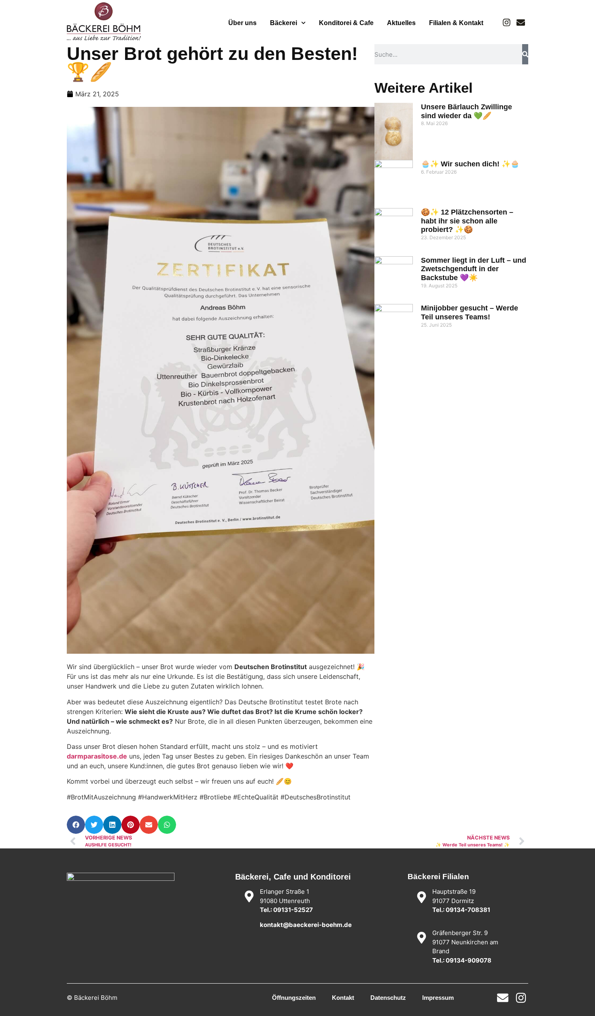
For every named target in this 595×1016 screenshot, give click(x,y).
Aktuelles (401, 22)
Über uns (242, 22)
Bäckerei (283, 22)
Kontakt (343, 997)
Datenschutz (388, 997)
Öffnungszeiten (294, 997)
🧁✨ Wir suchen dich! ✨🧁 (470, 164)
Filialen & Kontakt (456, 22)
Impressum (438, 997)
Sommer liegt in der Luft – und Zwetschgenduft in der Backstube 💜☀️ (473, 269)
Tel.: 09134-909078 (461, 960)
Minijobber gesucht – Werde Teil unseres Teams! (469, 312)
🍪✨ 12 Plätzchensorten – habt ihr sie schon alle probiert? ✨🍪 (467, 221)
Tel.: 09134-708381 (461, 910)
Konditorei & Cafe (346, 22)
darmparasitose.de (97, 756)
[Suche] (525, 54)
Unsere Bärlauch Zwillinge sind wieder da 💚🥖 (466, 111)
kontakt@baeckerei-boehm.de (306, 925)
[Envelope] (520, 22)
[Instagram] (506, 22)
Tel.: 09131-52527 (286, 910)
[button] (76, 825)
